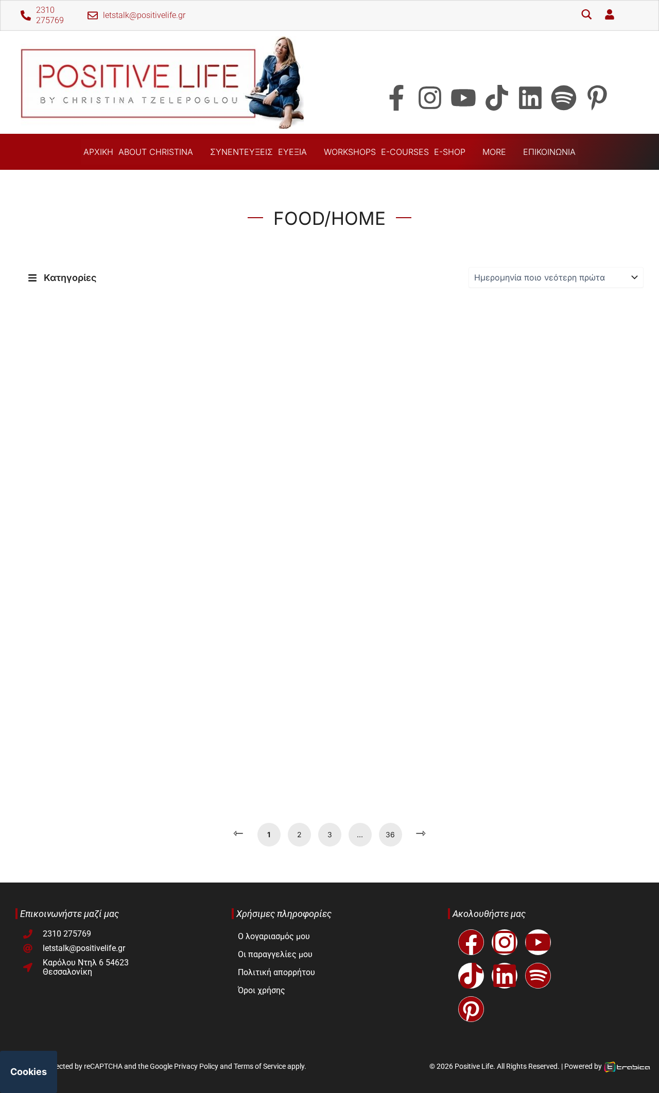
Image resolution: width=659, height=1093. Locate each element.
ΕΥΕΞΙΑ (292, 152)
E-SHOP (449, 152)
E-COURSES (405, 152)
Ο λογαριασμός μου (274, 936)
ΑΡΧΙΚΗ (98, 152)
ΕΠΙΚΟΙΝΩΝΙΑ (549, 152)
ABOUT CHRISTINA (155, 152)
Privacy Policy (196, 1066)
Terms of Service (260, 1066)
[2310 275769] (26, 15)
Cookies (28, 1071)
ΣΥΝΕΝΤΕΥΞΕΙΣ (241, 152)
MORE (494, 152)
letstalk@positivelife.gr (144, 15)
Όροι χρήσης (261, 990)
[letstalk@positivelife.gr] (93, 15)
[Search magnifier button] (586, 15)
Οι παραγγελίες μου (275, 954)
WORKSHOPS (350, 152)
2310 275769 (50, 15)
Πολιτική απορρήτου (276, 972)
